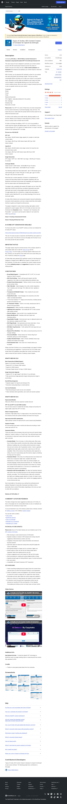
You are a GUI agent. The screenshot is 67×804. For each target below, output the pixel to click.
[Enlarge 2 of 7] (15, 684)
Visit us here (9, 515)
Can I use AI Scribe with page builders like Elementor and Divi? (20, 725)
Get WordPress (60, 2)
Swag (41, 788)
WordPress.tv (31, 788)
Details (8, 49)
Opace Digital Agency (19, 45)
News (6, 784)
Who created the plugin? (11, 749)
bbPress (53, 786)
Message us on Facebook (12, 521)
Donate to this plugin (50, 131)
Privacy (6, 788)
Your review (47, 107)
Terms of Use (26, 249)
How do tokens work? (10, 741)
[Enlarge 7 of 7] (40, 693)
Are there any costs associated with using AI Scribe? (18, 707)
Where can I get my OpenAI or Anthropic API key (17, 753)
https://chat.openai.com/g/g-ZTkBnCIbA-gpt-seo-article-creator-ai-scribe (23, 232)
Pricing (21, 255)
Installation (22, 49)
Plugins (18, 786)
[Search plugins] (19, 11)
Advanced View (48, 83)
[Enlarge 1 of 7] (15, 676)
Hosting (7, 786)
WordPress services (11, 517)
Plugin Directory (8, 6)
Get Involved (43, 782)
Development (31, 49)
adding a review (10, 510)
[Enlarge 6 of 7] (40, 685)
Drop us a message (10, 519)
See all (60, 107)
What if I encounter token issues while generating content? (19, 729)
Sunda (19, 795)
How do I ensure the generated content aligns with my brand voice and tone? (15, 720)
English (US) (59, 69)
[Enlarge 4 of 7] (27, 685)
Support (60, 49)
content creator (58, 74)
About (6, 782)
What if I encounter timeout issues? (13, 737)
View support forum (49, 118)
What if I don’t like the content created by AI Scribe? (18, 745)
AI (56, 72)
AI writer (59, 72)
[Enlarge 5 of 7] (40, 676)
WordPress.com (55, 782)
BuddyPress (54, 788)
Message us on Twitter (11, 523)
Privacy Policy (8, 251)
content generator (57, 77)
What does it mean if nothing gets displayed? (16, 733)
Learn (29, 782)
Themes (18, 784)
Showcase (19, 782)
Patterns (18, 788)
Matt (53, 784)
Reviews (15, 49)
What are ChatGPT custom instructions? (15, 715)
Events (41, 784)
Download (58, 42)
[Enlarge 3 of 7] (27, 676)
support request (26, 510)
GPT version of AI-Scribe (11, 532)
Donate (42, 786)
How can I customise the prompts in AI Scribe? (16, 711)
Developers (31, 786)
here (10, 213)
